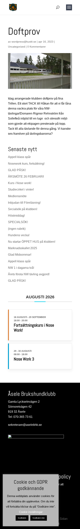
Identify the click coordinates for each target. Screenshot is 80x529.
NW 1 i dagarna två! (21, 267)
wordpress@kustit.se (24, 41)
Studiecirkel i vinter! (21, 189)
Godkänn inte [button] (39, 518)
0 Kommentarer (36, 46)
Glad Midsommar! (19, 254)
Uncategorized (16, 46)
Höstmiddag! (16, 215)
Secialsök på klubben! (22, 209)
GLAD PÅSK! (17, 170)
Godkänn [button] (22, 518)
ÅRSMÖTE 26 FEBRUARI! (26, 176)
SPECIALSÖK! (18, 222)
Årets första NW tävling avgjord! (28, 274)
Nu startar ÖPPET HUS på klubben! (31, 241)
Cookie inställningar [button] (31, 511)
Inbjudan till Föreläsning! (24, 202)
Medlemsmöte (17, 196)
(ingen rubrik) (16, 228)
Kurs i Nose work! (19, 183)
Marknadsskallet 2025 (22, 248)
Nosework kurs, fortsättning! (26, 163)
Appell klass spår (19, 157)
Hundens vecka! (18, 235)
